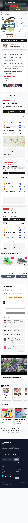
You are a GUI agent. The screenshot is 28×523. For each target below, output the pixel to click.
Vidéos (16, 475)
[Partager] (23, 89)
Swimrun (3, 471)
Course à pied (4, 12)
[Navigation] (2, 2)
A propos (17, 466)
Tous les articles (21, 280)
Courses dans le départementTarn (11, 430)
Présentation (6, 149)
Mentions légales (5, 482)
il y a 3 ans (21, 321)
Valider (16, 459)
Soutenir (17, 478)
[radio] (15, 293)
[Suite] (24, 264)
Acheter (9, 276)
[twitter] (5, 454)
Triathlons (4, 468)
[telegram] (13, 454)
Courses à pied (5, 465)
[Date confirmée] (2, 422)
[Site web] (17, 18)
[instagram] (8, 454)
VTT (2, 469)
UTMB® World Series (6, 472)
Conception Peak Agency (20, 482)
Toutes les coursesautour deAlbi (11, 428)
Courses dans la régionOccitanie (11, 432)
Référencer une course (19, 468)
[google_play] (16, 454)
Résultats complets (9, 133)
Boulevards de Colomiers (6, 420)
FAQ (12, 482)
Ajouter (24, 13)
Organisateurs (18, 469)
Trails (3, 466)
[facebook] (21, 18)
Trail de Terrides (20, 419)
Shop (16, 474)
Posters (16, 472)
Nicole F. (9, 346)
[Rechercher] (24, 514)
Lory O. (8, 338)
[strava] (10, 454)
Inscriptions (17, 471)
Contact (16, 465)
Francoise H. (10, 320)
